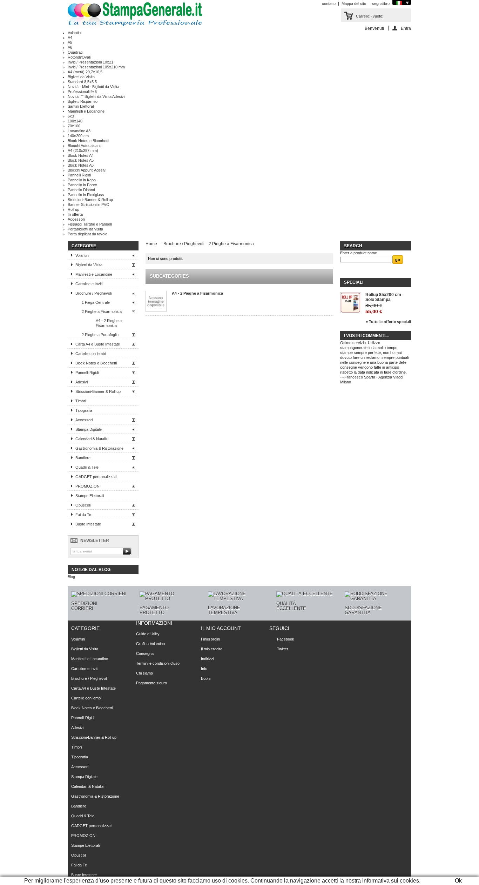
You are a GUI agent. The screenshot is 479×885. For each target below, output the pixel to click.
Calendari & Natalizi (91, 439)
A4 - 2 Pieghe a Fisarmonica (109, 323)
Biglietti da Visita (81, 77)
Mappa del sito (354, 3)
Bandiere (82, 458)
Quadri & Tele (87, 467)
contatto (329, 3)
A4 (70, 37)
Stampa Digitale (88, 429)
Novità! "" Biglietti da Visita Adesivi (96, 96)
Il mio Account (221, 628)
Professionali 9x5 (82, 91)
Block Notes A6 (81, 165)
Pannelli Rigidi (79, 175)
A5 (70, 42)
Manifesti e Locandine (86, 111)
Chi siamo (144, 673)
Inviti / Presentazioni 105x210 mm (96, 67)
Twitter (282, 649)
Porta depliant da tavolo (87, 234)
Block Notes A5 (81, 160)
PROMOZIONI (88, 486)
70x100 (74, 126)
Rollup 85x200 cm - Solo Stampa (384, 297)
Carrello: (363, 16)
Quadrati (75, 52)
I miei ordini (210, 639)
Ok (458, 881)
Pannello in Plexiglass (86, 195)
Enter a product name (358, 253)
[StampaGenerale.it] (135, 15)
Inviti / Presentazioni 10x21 (90, 62)
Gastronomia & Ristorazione (99, 448)
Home (151, 243)
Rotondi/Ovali (79, 57)
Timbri (80, 401)
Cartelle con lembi (90, 353)
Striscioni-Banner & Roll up (90, 199)
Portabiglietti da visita (85, 229)
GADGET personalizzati (95, 477)
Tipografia (83, 410)
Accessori (76, 219)
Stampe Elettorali (89, 496)
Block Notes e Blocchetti (88, 141)
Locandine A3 (79, 131)
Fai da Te (83, 514)
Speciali (353, 282)
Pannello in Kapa (82, 180)
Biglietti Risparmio (82, 101)
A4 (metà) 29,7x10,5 (85, 72)
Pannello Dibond (81, 190)
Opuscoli (82, 505)
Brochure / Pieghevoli (93, 293)
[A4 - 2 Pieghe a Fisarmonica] (156, 301)
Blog (71, 577)
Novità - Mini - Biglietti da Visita (93, 87)
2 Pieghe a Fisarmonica (102, 311)
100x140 (75, 121)
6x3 (71, 116)
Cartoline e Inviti (88, 284)
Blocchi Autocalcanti (84, 145)
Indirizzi (207, 659)
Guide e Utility (148, 634)
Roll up (73, 209)
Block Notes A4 (81, 155)
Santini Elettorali (81, 106)
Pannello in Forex (82, 185)
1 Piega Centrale (96, 302)
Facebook (285, 639)
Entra (406, 28)
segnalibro (381, 3)
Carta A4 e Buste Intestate (97, 344)
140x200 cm (78, 136)
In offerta (75, 214)
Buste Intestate (88, 524)
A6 (70, 47)
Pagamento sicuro (151, 683)
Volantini (74, 33)
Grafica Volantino (150, 644)
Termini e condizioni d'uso (158, 663)
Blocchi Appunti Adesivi (87, 170)
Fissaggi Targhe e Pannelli (90, 224)
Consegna (145, 653)
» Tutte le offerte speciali (388, 322)
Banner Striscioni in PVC (88, 204)
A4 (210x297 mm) (83, 150)
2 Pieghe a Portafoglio (100, 335)
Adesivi (81, 382)
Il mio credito (211, 649)
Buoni (205, 678)
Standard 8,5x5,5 (82, 82)
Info (204, 668)
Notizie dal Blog (91, 569)
